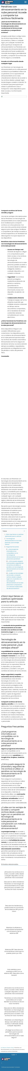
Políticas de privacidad (7, 1067)
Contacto (17, 1067)
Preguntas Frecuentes (12, 547)
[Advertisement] (13, 418)
